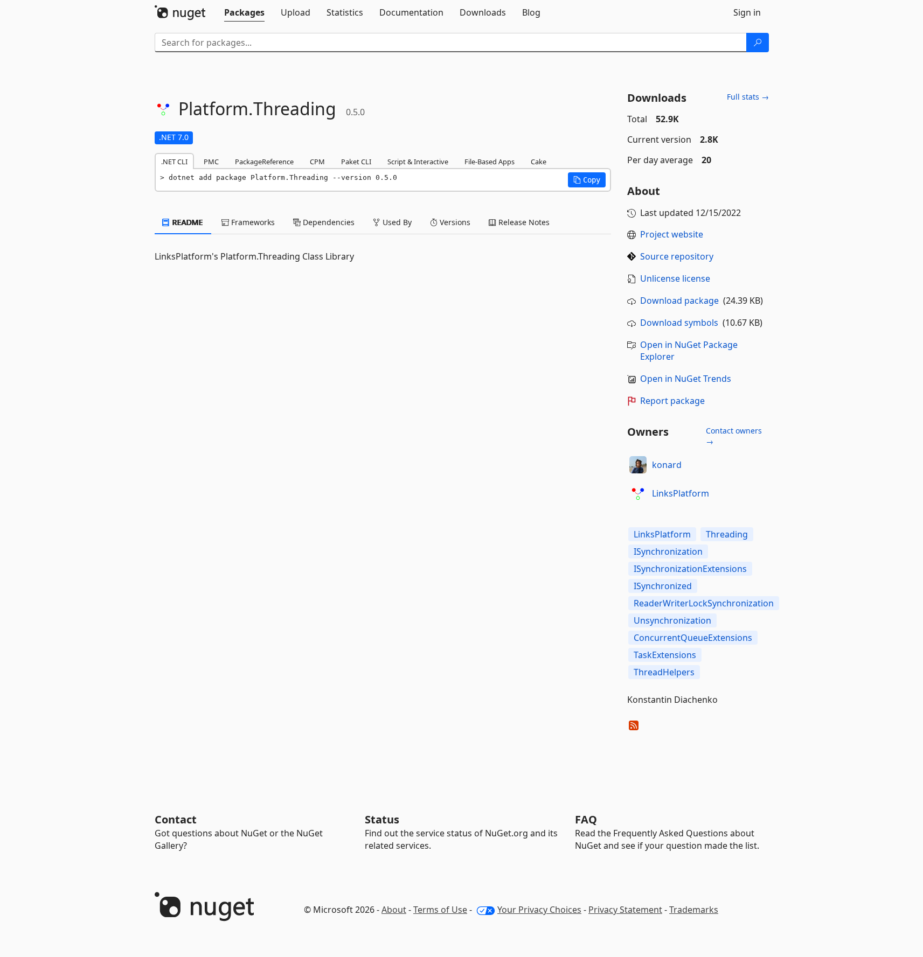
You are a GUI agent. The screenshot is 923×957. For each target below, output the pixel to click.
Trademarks (693, 910)
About (393, 910)
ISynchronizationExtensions (690, 569)
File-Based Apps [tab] (489, 161)
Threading (727, 534)
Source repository (676, 256)
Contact (176, 819)
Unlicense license (675, 278)
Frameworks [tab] (252, 222)
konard (667, 465)
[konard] (638, 464)
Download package (679, 300)
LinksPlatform (680, 493)
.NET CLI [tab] (174, 161)
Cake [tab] (538, 161)
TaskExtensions (665, 655)
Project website (671, 234)
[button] (587, 179)
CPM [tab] (317, 161)
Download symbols (679, 323)
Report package (672, 401)
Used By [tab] (396, 222)
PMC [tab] (211, 161)
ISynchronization (668, 551)
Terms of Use (440, 910)
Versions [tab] (454, 222)
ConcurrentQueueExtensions (693, 638)
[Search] (757, 42)
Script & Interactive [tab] (417, 161)
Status (382, 819)
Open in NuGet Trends (685, 379)
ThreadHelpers (664, 672)
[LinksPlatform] (638, 493)
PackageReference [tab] (264, 161)
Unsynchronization (672, 620)
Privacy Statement (625, 910)
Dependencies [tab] (328, 222)
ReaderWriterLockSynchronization (704, 603)
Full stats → (748, 97)
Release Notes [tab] (523, 222)
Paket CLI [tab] (356, 161)
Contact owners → (734, 435)
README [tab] (186, 222)
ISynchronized (663, 586)
